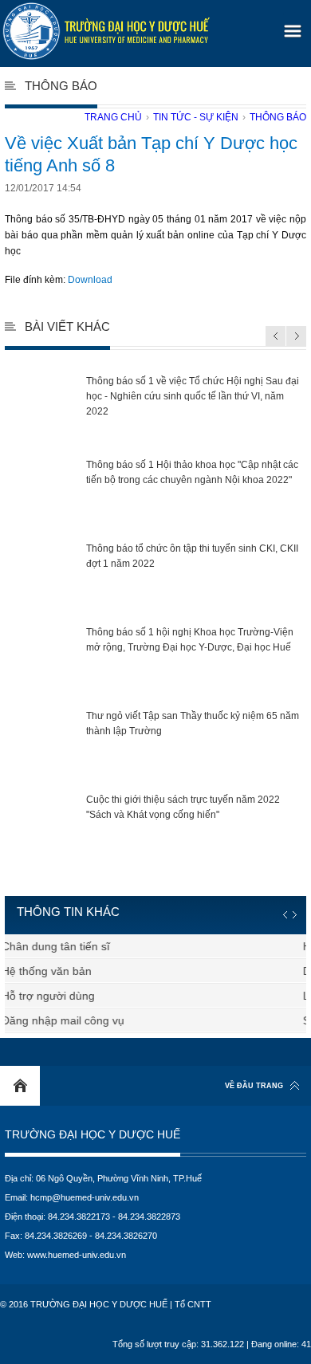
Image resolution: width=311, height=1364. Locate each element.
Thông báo (278, 117)
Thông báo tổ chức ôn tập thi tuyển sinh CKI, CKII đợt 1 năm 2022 (192, 556)
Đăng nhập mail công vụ (68, 1020)
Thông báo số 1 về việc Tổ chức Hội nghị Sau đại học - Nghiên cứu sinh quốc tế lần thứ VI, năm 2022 (192, 396)
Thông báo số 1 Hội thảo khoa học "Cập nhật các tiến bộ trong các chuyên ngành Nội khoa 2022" (192, 472)
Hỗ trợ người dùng (53, 995)
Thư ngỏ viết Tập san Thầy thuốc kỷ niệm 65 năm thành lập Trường (192, 723)
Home (20, 1086)
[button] (290, 26)
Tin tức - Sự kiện (195, 117)
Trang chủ (113, 117)
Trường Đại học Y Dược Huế (92, 1135)
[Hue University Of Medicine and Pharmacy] (106, 31)
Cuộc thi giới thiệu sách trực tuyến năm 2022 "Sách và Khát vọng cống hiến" (183, 807)
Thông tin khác (68, 911)
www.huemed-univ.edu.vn (76, 1255)
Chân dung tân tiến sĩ (61, 946)
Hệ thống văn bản (52, 971)
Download (90, 279)
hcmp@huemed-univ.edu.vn (84, 1197)
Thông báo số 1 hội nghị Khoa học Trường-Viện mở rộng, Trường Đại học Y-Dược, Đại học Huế (189, 640)
